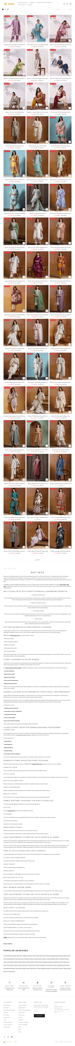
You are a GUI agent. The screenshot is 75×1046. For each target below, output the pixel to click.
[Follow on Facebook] (4, 1037)
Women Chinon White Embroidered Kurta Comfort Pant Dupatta (37, 247)
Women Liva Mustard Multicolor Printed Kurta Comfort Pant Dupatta (37, 112)
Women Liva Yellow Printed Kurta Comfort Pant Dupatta (14, 78)
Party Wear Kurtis (19, 958)
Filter (70, 9)
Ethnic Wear (42, 955)
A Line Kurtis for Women (51, 965)
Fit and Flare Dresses (64, 958)
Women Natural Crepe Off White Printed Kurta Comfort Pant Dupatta (14, 315)
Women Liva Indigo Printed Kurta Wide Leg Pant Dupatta (60, 551)
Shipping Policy (21, 1007)
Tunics (5, 1019)
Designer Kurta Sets (47, 962)
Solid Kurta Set (33, 968)
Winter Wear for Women (57, 968)
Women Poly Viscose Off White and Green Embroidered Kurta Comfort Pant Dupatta (14, 247)
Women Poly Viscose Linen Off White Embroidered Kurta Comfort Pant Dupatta (37, 146)
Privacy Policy (21, 1012)
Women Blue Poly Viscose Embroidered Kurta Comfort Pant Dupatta (37, 45)
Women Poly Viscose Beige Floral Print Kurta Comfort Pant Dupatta (60, 180)
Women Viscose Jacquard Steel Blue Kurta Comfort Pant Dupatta (14, 450)
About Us (20, 1017)
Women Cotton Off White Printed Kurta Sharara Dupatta (37, 517)
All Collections (7, 1027)
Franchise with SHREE (23, 1022)
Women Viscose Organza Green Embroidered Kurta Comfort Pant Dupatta (37, 315)
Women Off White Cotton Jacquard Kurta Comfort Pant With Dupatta (60, 348)
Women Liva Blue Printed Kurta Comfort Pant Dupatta (60, 484)
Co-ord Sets (6, 1015)
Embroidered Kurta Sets (9, 968)
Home (5, 568)
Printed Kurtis (31, 965)
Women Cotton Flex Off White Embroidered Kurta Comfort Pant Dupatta (14, 484)
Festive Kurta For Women (12, 965)
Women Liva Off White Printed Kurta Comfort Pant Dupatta (37, 78)
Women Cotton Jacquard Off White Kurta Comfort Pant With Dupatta (14, 382)
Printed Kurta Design (40, 965)
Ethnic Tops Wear (18, 955)
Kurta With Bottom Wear (52, 958)
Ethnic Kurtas (36, 955)
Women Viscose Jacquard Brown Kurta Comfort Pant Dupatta (37, 450)
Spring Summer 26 (8, 1022)
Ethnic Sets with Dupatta (44, 2)
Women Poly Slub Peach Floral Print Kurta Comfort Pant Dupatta (60, 146)
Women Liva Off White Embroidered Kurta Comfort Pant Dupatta (60, 112)
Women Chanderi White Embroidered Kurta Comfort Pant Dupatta (14, 281)
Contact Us (21, 1019)
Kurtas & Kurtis (23, 2)
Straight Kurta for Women (64, 965)
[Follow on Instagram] (8, 1037)
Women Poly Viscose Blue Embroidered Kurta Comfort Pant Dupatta (14, 45)
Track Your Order (22, 1005)
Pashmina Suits (67, 968)
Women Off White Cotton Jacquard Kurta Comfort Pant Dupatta (14, 348)
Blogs (19, 1029)
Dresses (32, 2)
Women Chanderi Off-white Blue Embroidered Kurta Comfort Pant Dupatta (14, 213)
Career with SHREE (22, 1024)
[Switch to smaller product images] (5, 9)
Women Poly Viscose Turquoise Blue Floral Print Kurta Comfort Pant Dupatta (37, 180)
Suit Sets (14, 568)
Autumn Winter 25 (8, 1024)
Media (19, 1027)
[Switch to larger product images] (3, 9)
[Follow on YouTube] (12, 1037)
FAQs (19, 1032)
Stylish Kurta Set (38, 962)
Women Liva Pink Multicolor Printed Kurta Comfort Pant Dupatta (60, 517)
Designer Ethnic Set (55, 955)
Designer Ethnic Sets (27, 955)
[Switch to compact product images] (7, 9)
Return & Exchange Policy (24, 1010)
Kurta (5, 958)
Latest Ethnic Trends (57, 962)
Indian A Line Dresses (9, 962)
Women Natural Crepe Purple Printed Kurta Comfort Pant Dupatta (37, 281)
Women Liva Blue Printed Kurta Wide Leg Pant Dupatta (60, 78)
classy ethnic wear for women (23, 735)
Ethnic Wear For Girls (65, 955)
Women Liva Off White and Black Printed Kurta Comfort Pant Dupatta (14, 551)
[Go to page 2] (39, 559)
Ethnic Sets (22, 4)
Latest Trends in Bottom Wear (22, 968)
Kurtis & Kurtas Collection (40, 958)
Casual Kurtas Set (11, 958)
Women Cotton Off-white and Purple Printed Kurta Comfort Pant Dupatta (37, 551)
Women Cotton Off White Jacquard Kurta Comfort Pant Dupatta (37, 382)
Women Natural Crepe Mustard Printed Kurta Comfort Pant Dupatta (60, 281)
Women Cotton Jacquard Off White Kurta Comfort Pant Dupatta (37, 348)
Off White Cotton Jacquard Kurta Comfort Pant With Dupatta (60, 382)
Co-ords (29, 4)
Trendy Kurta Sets (30, 962)
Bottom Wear (7, 1017)
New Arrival (6, 971)
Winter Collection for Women (44, 968)
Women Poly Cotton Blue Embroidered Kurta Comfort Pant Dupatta (60, 213)
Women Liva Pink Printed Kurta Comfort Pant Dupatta (60, 45)
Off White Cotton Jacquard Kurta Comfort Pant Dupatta (14, 416)
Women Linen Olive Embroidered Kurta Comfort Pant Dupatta (14, 112)
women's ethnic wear (37, 764)
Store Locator (21, 1015)
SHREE (5, 937)
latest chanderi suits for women (13, 668)
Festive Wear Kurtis (23, 965)
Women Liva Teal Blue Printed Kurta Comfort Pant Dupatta (14, 517)
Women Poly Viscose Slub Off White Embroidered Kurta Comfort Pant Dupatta (60, 450)
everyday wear (11, 810)
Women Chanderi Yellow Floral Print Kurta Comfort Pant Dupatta (14, 180)
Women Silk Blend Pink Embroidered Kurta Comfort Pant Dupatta (37, 484)
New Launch (12, 971)
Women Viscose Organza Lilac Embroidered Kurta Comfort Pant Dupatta (60, 315)
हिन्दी (16, 1041)
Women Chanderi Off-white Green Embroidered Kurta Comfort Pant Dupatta (37, 213)
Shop (9, 568)
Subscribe (39, 1015)
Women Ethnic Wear (8, 955)
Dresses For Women (29, 958)
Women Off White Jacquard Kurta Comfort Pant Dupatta (60, 247)
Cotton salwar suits (15, 635)
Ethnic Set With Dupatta (19, 962)
